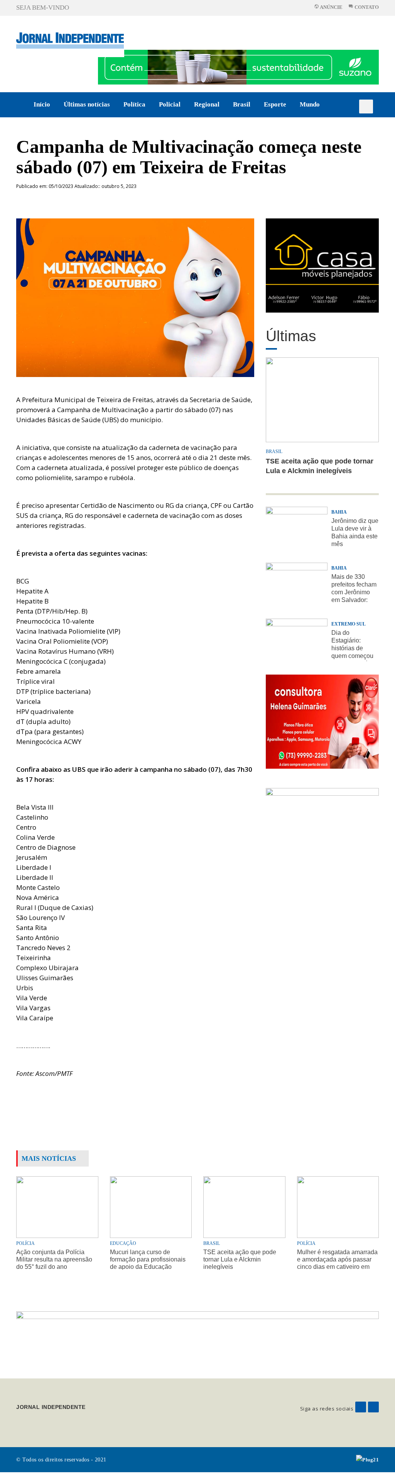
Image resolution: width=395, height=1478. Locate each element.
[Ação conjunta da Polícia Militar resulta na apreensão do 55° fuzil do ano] (57, 1206)
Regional (206, 104)
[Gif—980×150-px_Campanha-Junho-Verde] (197, 1338)
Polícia (25, 1243)
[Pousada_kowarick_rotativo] (322, 265)
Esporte (275, 104)
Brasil (241, 104)
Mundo (310, 104)
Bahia (339, 512)
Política (134, 104)
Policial (170, 104)
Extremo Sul (348, 624)
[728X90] (238, 66)
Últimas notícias (87, 104)
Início (42, 104)
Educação (123, 1243)
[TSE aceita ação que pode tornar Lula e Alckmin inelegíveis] (244, 1206)
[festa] (322, 835)
